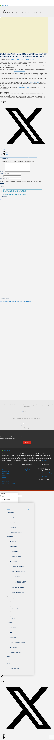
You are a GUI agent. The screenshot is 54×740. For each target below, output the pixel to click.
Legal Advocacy (20, 59)
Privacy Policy (5, 481)
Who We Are (5, 470)
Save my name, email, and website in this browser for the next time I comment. (21, 181)
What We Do (5, 471)
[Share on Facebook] (3, 681)
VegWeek (27, 470)
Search (2, 494)
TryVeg (27, 468)
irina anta (23, 157)
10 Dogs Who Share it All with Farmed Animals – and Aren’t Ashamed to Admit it (22, 189)
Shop (3, 475)
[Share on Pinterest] (4, 735)
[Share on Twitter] (28, 733)
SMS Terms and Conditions (9, 483)
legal (29, 157)
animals (19, 157)
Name (1, 173)
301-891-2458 (43, 476)
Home (3, 468)
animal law (15, 157)
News (3, 478)
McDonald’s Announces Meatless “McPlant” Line (14, 194)
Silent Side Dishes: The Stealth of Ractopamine (14, 190)
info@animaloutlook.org (46, 473)
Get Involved (5, 473)
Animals (12, 59)
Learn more (44, 460)
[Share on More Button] (4, 738)
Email (1, 176)
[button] (52, 5)
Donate (4, 477)
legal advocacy (33, 157)
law (27, 157)
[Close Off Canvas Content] (1, 676)
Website (1, 178)
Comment (2, 171)
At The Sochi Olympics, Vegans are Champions (14, 191)
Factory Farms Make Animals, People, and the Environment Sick (18, 193)
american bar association (6, 157)
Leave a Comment (29, 59)
